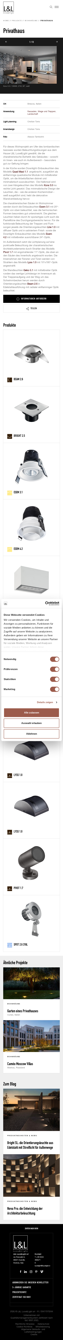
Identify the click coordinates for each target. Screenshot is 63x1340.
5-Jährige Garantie (21, 1287)
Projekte (17, 20)
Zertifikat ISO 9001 (21, 1297)
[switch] (54, 669)
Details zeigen (45, 702)
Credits (34, 1335)
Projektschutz (19, 1292)
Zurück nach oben (31, 1228)
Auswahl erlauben (31, 723)
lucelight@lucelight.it (42, 1266)
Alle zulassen (31, 712)
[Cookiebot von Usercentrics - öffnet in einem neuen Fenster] (45, 603)
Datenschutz (43, 1324)
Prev (6, 42)
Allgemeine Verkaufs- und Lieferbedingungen (33, 1330)
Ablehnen (31, 733)
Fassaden (32, 111)
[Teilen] (31, 308)
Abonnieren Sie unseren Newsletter (30, 1282)
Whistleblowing (43, 1327)
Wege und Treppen (47, 111)
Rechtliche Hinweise (24, 1324)
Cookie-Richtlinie (24, 1327)
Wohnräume (31, 20)
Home (6, 20)
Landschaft (32, 114)
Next (57, 42)
